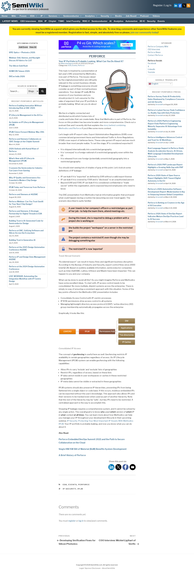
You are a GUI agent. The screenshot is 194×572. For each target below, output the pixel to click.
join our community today (144, 32)
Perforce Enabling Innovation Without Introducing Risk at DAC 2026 (25, 106)
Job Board (131, 16)
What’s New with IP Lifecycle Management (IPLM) (21, 159)
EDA (32, 16)
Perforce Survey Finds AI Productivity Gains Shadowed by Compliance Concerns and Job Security (166, 99)
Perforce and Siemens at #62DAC (23, 194)
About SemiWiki (108, 568)
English (154, 83)
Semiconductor (71, 16)
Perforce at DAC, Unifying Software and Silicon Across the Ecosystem (26, 231)
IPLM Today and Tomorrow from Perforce (27, 187)
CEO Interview (154, 49)
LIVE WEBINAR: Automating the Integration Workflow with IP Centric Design (25, 279)
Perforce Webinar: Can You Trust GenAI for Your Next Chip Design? (26, 202)
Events (161, 21)
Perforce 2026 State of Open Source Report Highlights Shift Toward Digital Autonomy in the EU (164, 178)
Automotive (131, 21)
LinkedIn (151, 69)
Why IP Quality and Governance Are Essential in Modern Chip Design (24, 179)
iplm (80, 489)
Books (118, 16)
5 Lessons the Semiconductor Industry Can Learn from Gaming (25, 169)
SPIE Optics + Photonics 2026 (22, 52)
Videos (156, 16)
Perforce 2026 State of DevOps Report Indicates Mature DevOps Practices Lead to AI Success (165, 216)
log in (81, 520)
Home (5, 16)
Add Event (23, 47)
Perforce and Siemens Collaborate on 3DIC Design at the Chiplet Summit (25, 140)
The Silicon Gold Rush (18, 66)
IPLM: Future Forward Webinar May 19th (26, 132)
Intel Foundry (73, 21)
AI (110, 21)
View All (32, 47)
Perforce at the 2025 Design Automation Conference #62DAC (27, 248)
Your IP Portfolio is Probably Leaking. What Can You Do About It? (91, 61)
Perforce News (154, 52)
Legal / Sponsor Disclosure (90, 568)
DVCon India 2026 (17, 76)
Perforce (81, 65)
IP (42, 16)
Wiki (14, 16)
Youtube (151, 72)
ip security (69, 489)
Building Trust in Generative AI (22, 240)
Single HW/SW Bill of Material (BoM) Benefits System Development (93, 449)
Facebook (152, 63)
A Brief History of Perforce (72, 455)
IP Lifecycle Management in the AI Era (25, 115)
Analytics (90, 16)
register (72, 520)
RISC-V (86, 21)
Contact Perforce (155, 55)
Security (105, 16)
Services (52, 16)
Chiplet (52, 21)
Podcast (144, 16)
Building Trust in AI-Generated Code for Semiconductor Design (26, 222)
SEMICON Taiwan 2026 (19, 71)
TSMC (61, 21)
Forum (23, 16)
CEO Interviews (28, 21)
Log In (167, 5)
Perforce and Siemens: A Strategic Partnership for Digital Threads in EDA (25, 212)
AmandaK (159, 105)
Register (158, 5)
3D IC (142, 21)
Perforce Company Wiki (158, 46)
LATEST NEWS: (10, 21)
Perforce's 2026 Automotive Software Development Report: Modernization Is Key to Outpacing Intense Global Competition (166, 192)
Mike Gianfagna (67, 63)
